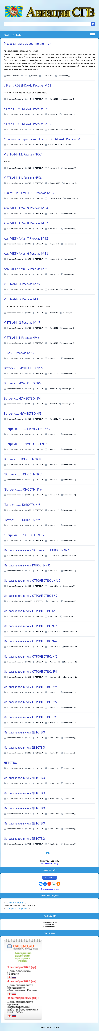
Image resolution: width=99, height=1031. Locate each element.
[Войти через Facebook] (45, 884)
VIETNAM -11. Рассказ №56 (23, 178)
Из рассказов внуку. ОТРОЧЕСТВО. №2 (31, 702)
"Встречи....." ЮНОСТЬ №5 (22, 505)
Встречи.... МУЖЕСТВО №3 (23, 413)
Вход (55, 864)
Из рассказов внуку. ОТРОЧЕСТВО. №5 (31, 656)
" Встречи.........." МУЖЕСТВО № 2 (27, 429)
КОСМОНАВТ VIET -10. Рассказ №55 (29, 193)
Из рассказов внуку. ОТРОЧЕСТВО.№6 (30, 641)
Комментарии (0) (68, 114)
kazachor (34, 76)
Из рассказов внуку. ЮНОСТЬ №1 (27, 565)
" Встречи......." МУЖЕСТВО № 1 (26, 444)
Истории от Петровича (14, 99)
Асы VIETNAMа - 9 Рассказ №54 (26, 208)
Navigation (12, 35)
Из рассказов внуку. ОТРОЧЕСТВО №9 (30, 596)
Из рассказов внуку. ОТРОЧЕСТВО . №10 (32, 581)
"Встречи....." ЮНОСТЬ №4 (22, 520)
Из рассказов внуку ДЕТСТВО (24, 732)
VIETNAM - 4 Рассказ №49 (22, 284)
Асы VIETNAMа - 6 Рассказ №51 (26, 254)
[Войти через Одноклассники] (58, 884)
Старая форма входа (49, 889)
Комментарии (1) (64, 76)
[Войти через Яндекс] (49, 884)
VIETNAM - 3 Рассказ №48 (22, 299)
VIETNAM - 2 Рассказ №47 (22, 322)
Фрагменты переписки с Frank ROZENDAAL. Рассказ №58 (44, 139)
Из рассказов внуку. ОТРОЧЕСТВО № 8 (31, 611)
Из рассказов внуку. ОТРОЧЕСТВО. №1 (31, 717)
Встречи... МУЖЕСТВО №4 (22, 398)
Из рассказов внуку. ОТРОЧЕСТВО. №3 (31, 687)
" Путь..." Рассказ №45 (19, 353)
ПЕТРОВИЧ (39, 99)
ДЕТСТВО (10, 763)
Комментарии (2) (68, 419)
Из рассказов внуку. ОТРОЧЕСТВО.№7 (30, 626)
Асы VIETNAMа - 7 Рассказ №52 (26, 238)
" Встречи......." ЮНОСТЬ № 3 (24, 535)
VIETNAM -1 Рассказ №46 (22, 338)
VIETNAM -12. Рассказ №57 (23, 154)
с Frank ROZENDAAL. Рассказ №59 (27, 124)
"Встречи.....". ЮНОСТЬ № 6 (23, 489)
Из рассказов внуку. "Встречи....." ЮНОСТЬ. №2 (36, 550)
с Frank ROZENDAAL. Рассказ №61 (27, 85)
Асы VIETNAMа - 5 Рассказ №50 (26, 269)
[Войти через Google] (54, 884)
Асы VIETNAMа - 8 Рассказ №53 (26, 223)
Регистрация (46, 864)
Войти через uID (49, 877)
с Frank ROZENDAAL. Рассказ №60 (27, 109)
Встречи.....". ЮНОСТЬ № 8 (22, 459)
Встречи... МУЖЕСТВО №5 (22, 383)
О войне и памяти (12, 76)
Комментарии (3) (68, 99)
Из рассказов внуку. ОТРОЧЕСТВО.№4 (30, 672)
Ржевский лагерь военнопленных (27, 44)
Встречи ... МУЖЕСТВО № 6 (23, 368)
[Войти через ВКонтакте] (41, 884)
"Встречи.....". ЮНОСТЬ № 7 (23, 474)
